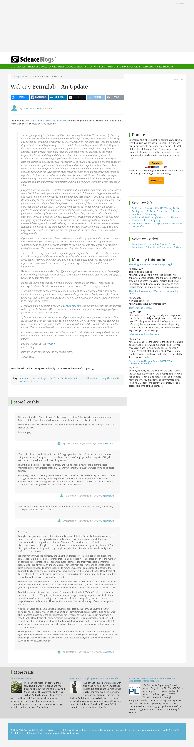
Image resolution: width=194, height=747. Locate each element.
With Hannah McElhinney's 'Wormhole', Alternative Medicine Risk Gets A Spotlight (156, 219)
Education (91, 67)
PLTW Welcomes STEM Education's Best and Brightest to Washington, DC (152, 679)
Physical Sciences (37, 67)
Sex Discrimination (70, 378)
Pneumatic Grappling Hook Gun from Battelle (94, 678)
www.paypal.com (72, 305)
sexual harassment (90, 378)
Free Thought (165, 67)
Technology (148, 67)
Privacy (58, 730)
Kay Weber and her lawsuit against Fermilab (47, 120)
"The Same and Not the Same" (144, 334)
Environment (56, 67)
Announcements (28, 378)
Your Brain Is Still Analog (144, 214)
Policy (103, 67)
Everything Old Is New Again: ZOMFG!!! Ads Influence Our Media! (151, 362)
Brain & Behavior (130, 67)
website (51, 343)
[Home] (39, 59)
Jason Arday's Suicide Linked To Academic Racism (156, 247)
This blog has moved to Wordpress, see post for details (153, 292)
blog (32, 347)
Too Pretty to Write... (21, 678)
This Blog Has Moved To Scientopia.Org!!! (150, 264)
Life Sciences (18, 67)
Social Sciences (75, 67)
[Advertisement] (97, 26)
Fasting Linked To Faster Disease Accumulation (155, 211)
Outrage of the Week (48, 378)
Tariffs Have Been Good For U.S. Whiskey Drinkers (156, 208)
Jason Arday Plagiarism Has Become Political (154, 244)
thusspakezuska (20, 76)
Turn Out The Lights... (140, 308)
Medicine (113, 67)
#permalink (108, 443)
